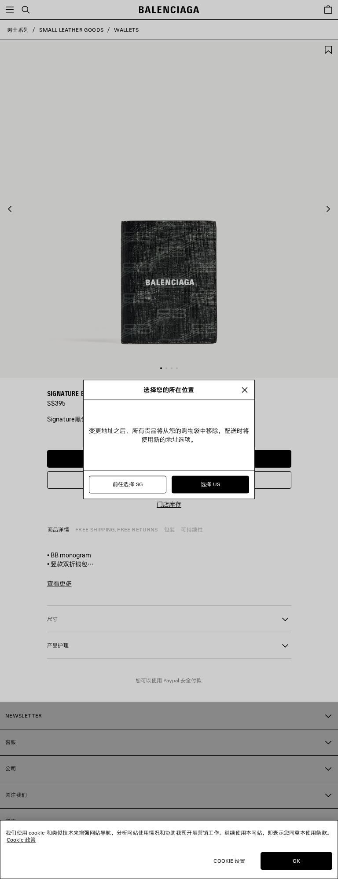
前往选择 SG (128, 484)
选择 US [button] (210, 484)
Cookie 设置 (229, 860)
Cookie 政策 (21, 839)
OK (296, 860)
